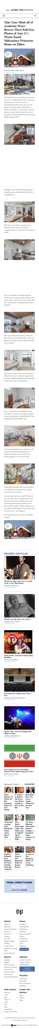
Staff (5, 951)
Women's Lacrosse (10, 967)
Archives (7, 931)
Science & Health (25, 934)
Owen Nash (14, 585)
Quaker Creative (9, 941)
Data (21, 943)
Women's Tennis (9, 972)
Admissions (23, 929)
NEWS (6, 660)
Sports (7, 957)
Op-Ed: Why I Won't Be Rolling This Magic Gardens (17, 732)
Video (21, 1000)
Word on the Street (10, 1012)
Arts (5, 1004)
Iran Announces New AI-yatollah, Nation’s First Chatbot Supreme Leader (18, 770)
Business (22, 946)
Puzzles (24, 975)
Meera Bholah (16, 736)
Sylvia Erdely (13, 660)
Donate (6, 936)
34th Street (10, 989)
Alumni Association (10, 929)
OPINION (7, 70)
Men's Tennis (8, 969)
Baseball (7, 960)
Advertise (7, 927)
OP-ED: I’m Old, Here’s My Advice (17, 619)
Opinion (24, 957)
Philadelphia (23, 939)
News (22, 921)
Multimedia (8, 1009)
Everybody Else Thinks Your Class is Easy (17, 694)
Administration (24, 927)
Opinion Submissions (27, 969)
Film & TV (7, 1000)
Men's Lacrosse (9, 965)
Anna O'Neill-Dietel (17, 70)
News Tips (24, 949)
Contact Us (8, 934)
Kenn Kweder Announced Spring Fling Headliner (18, 656)
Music (6, 1002)
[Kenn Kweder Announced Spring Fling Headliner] (19, 642)
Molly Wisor (15, 621)
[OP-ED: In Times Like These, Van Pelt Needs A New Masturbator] (19, 567)
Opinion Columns (25, 960)
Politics (22, 936)
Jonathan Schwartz (18, 698)
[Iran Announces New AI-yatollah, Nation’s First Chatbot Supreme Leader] (19, 756)
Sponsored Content (10, 948)
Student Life (24, 941)
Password (23, 986)
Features (7, 992)
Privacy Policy (8, 946)
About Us (7, 924)
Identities (23, 931)
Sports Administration (11, 977)
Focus (6, 995)
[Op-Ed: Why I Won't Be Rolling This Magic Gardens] (19, 718)
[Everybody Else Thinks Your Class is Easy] (19, 680)
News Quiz (23, 981)
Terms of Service (9, 953)
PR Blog (7, 943)
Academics (23, 924)
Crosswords (23, 978)
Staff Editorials (24, 965)
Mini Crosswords (25, 983)
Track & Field (8, 974)
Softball (6, 962)
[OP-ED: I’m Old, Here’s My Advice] (19, 605)
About (7, 921)
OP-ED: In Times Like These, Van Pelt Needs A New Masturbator (18, 582)
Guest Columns (25, 962)
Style (5, 1007)
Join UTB (7, 939)
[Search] (35, 16)
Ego (5, 997)
